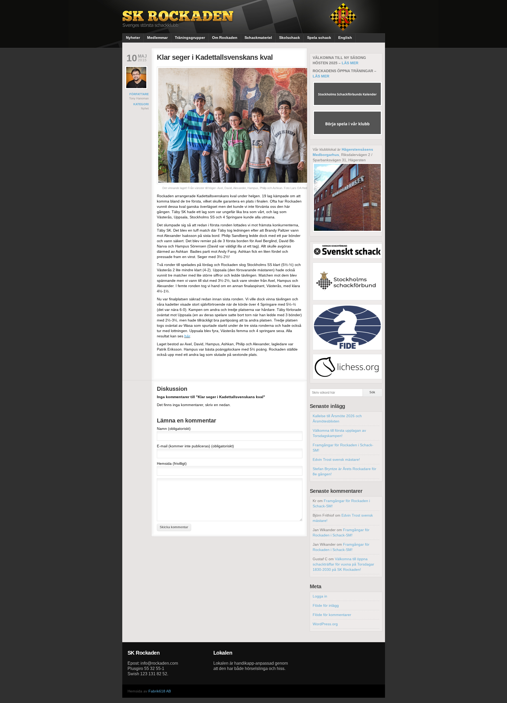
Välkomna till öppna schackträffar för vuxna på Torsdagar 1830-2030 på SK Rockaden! (343, 564)
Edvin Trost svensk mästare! (336, 459)
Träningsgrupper (190, 37)
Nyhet (145, 108)
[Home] (178, 23)
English (345, 37)
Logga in (320, 596)
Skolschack (289, 37)
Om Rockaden (224, 37)
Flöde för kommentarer (332, 615)
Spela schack (319, 37)
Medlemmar (157, 37)
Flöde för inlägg (326, 605)
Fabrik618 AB (159, 691)
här (187, 336)
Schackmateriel (258, 37)
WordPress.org (325, 624)
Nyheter (133, 37)
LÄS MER (350, 63)
